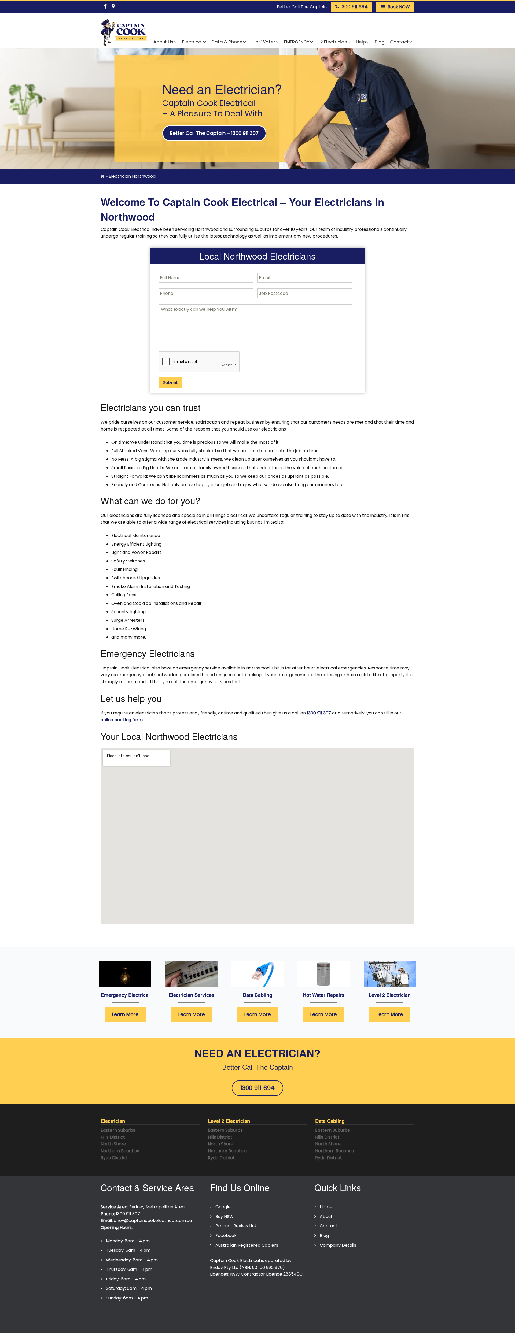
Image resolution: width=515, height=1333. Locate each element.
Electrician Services (191, 994)
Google (223, 1207)
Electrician (113, 1120)
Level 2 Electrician (390, 994)
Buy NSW (224, 1216)
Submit (170, 382)
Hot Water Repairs (323, 994)
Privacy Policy (117, 1314)
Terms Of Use (152, 1314)
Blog (380, 42)
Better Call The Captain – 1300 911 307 (214, 133)
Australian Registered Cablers (246, 1245)
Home (326, 1207)
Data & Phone (226, 42)
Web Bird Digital (249, 1325)
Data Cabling (257, 994)
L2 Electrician (332, 42)
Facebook (226, 1235)
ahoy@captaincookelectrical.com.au (153, 1220)
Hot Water (263, 42)
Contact (399, 42)
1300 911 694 (257, 1088)
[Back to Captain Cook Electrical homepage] (124, 33)
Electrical (192, 42)
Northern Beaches (120, 1151)
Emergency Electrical (125, 994)
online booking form (122, 720)
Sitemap (226, 1314)
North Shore (113, 1144)
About (326, 1216)
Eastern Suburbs (118, 1130)
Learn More (125, 1014)
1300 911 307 (319, 713)
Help (361, 42)
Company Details (338, 1245)
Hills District (113, 1137)
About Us (163, 42)
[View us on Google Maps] (113, 5)
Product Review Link (236, 1226)
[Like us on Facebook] (105, 5)
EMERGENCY (297, 42)
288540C (293, 1274)
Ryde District (114, 1158)
